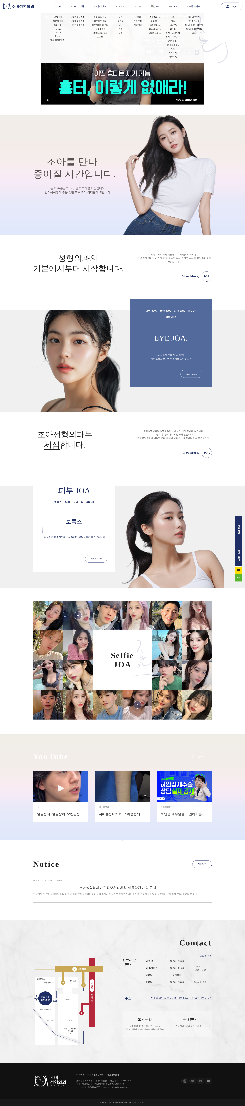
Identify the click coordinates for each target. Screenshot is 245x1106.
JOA (77, 6)
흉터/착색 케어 (100, 17)
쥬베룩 (100, 37)
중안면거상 (155, 25)
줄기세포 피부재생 (193, 29)
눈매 (120, 25)
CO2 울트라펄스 (100, 33)
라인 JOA (179, 310)
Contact (58, 36)
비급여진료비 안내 (58, 40)
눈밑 (120, 33)
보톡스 (173, 17)
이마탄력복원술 (77, 25)
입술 (173, 49)
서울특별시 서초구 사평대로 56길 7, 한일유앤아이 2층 (181, 997)
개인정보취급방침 (96, 1075)
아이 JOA (151, 310)
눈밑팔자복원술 (77, 21)
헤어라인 (173, 57)
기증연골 (138, 25)
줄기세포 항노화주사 (193, 25)
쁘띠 (173, 6)
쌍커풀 (120, 21)
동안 (155, 6)
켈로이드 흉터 (100, 21)
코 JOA (137, 6)
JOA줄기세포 (193, 21)
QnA (194, 33)
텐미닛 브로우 (173, 45)
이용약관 (80, 1075)
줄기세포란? (193, 17)
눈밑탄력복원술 (77, 17)
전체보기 (202, 756)
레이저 (173, 29)
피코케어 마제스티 (100, 25)
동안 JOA (165, 310)
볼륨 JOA (171, 317)
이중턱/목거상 (155, 29)
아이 (120, 6)
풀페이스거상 (155, 33)
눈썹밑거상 (155, 17)
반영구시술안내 (173, 33)
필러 (173, 21)
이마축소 (155, 21)
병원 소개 (58, 17)
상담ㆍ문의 (238, 553)
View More (191, 374)
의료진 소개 (58, 21)
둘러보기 (58, 25)
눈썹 (120, 17)
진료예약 (238, 528)
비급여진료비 (113, 1075)
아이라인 (173, 53)
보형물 (138, 17)
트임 (120, 29)
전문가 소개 (173, 41)
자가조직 (138, 21)
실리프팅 (173, 25)
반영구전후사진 (173, 37)
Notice (58, 32)
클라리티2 (100, 29)
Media (58, 29)
